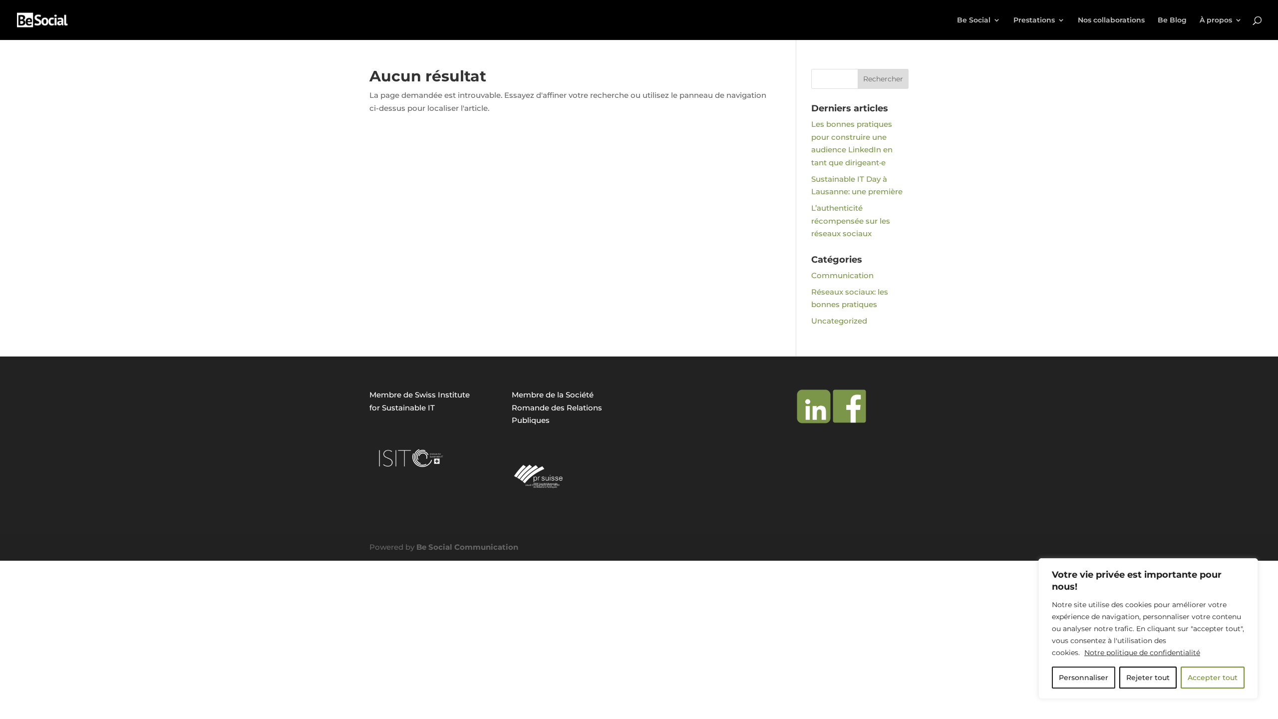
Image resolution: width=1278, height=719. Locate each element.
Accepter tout (1213, 677)
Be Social (973, 20)
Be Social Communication (467, 547)
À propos (1216, 20)
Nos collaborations (1111, 20)
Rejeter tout (1148, 677)
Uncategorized (839, 321)
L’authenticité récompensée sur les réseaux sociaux (850, 220)
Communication (842, 275)
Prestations (1034, 20)
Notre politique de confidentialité (1142, 652)
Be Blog (1172, 20)
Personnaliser (1083, 677)
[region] (1148, 628)
